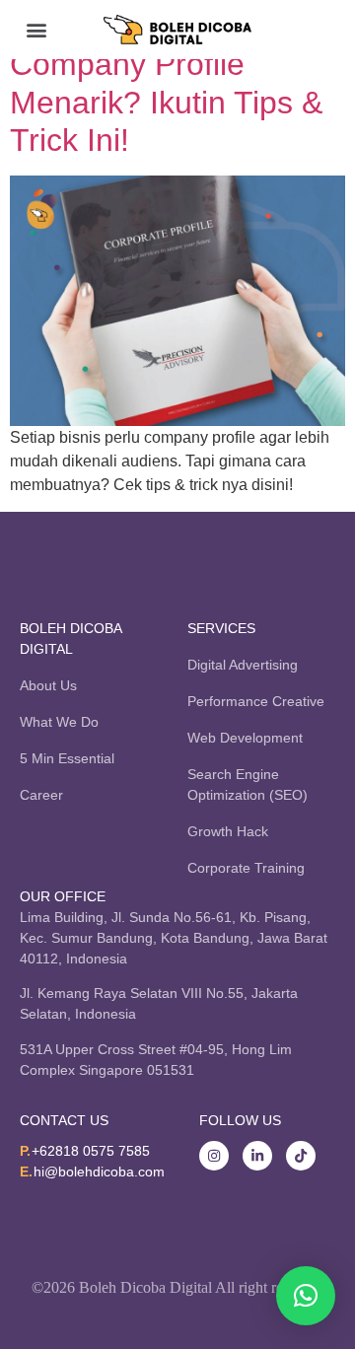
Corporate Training (246, 868)
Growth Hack (227, 831)
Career (41, 795)
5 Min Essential (67, 758)
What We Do (59, 722)
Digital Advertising (242, 665)
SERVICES (221, 628)
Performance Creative (255, 701)
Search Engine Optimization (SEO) (247, 784)
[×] (305, 1295)
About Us (48, 685)
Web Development (245, 738)
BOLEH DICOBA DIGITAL (70, 638)
